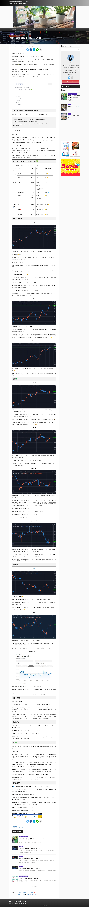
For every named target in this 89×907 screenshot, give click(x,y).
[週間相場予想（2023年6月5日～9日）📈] (34, 49)
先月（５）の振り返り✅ (24, 89)
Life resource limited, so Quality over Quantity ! (17, 903)
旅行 (55, 29)
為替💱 (17, 93)
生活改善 (34, 29)
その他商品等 (18, 104)
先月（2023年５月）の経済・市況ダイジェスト (24, 87)
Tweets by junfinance (34, 901)
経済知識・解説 (24, 29)
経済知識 (26, 827)
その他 (66, 29)
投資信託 (15, 827)
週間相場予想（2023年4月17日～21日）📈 (29, 858)
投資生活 (14, 29)
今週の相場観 (18, 98)
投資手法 (19, 827)
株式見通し (18, 100)
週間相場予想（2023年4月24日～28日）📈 (29, 848)
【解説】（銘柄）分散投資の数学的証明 (28, 878)
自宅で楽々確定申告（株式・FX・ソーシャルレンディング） (33, 839)
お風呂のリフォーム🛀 (73, 106)
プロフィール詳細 (70, 81)
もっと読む (34, 886)
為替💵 (17, 102)
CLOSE (50, 83)
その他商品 (18, 96)
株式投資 (22, 827)
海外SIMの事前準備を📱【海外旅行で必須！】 (26, 894)
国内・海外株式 (19, 91)
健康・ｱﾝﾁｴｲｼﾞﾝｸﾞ (45, 29)
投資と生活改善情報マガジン (18, 4)
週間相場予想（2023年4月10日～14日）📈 (29, 868)
